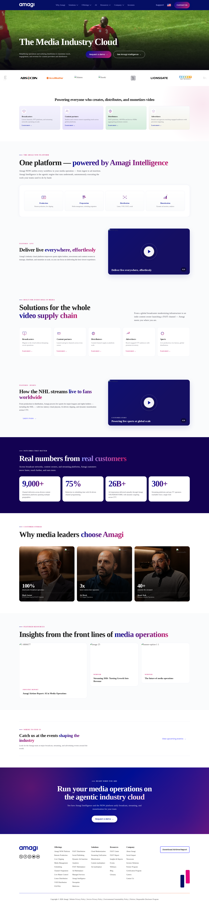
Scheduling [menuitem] (58, 867)
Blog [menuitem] (111, 871)
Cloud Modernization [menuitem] (98, 851)
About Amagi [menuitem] (131, 851)
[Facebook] (25, 857)
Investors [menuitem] (131, 5)
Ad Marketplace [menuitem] (77, 871)
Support (160, 5)
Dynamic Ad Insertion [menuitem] (79, 859)
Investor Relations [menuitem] (132, 863)
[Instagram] (29, 857)
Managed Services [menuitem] (78, 875)
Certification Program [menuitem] (133, 871)
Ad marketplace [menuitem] (96, 867)
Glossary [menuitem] (113, 875)
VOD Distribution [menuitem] (60, 882)
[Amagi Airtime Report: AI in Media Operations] (53, 670)
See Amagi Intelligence (129, 54)
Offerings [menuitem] (85, 5)
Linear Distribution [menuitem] (60, 878)
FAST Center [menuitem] (114, 851)
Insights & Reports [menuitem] (116, 859)
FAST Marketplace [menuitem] (78, 867)
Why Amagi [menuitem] (60, 5)
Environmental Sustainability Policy (116, 899)
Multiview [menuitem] (75, 886)
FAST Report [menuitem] (114, 855)
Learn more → (27, 125)
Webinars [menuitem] (113, 867)
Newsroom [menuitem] (130, 859)
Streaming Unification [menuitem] (98, 855)
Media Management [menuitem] (61, 863)
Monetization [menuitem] (95, 859)
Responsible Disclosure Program (147, 899)
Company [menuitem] (118, 5)
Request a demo (98, 54)
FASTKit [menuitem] (57, 886)
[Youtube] (34, 857)
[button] (169, 5)
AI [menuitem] (96, 5)
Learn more (29, 418)
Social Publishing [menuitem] (78, 855)
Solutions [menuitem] (72, 5)
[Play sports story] (149, 251)
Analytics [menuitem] (75, 863)
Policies (132, 899)
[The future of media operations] (165, 663)
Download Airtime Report (175, 849)
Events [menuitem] (112, 863)
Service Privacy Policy (94, 899)
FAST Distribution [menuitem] (78, 851)
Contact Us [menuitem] (130, 878)
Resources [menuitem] (104, 5)
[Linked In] (38, 857)
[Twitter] (21, 857)
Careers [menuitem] (128, 875)
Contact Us (182, 5)
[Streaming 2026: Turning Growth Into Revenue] (114, 664)
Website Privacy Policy (77, 899)
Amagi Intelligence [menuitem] (78, 878)
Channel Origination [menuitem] (61, 871)
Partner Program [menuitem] (132, 867)
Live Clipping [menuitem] (59, 859)
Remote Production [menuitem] (60, 855)
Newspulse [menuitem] (76, 882)
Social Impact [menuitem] (131, 855)
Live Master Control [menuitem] (61, 875)
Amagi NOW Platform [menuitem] (62, 851)
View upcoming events (174, 738)
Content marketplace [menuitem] (98, 863)
